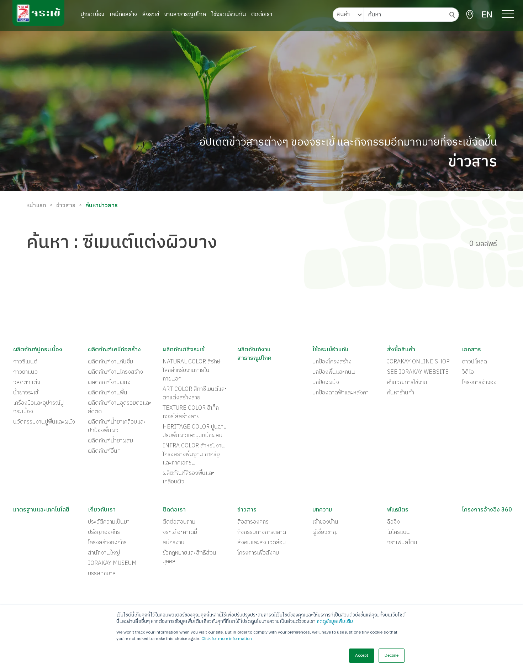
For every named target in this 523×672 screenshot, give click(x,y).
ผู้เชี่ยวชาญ (325, 532)
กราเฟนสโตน (402, 543)
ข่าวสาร (65, 205)
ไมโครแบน (398, 532)
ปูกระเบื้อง (92, 14)
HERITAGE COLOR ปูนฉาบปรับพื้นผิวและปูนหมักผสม (195, 431)
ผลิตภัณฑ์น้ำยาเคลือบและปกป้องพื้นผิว (117, 426)
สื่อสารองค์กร (253, 522)
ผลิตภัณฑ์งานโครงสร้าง (115, 372)
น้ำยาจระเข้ (25, 393)
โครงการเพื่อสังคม (258, 553)
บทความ (322, 510)
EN (486, 15)
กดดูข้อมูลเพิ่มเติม (335, 621)
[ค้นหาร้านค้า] (470, 15)
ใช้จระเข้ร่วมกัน (228, 14)
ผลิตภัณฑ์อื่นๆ (104, 451)
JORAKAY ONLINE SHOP (418, 362)
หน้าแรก (36, 205)
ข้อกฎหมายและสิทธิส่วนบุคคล (189, 557)
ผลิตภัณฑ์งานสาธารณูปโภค (254, 354)
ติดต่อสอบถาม (179, 522)
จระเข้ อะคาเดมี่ (180, 532)
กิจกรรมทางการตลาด (261, 532)
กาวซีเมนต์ (25, 362)
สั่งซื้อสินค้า (401, 350)
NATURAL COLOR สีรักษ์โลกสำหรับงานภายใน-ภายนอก (192, 370)
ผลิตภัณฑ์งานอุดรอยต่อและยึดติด (120, 407)
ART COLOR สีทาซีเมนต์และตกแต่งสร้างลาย (195, 393)
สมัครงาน (174, 543)
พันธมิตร (397, 510)
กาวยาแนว (25, 372)
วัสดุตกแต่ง (26, 382)
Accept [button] (361, 655)
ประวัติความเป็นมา (109, 522)
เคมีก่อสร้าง (123, 14)
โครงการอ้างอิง (479, 382)
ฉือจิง (393, 522)
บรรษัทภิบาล (102, 573)
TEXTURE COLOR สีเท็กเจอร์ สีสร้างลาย (191, 412)
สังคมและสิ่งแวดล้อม (261, 543)
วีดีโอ (468, 372)
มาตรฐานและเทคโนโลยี (41, 510)
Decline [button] (391, 655)
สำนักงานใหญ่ (104, 553)
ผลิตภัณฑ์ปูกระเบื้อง (37, 350)
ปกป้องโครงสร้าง (332, 362)
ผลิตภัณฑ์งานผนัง (109, 382)
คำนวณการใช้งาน (407, 382)
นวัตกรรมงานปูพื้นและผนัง (44, 422)
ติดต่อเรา (261, 14)
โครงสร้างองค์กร (107, 543)
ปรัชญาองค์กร (104, 532)
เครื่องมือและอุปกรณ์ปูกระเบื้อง (38, 407)
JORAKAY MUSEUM (112, 563)
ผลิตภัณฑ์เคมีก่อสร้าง (114, 350)
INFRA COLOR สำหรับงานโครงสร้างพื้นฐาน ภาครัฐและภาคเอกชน (194, 454)
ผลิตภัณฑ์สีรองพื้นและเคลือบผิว (189, 477)
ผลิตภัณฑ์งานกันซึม (110, 362)
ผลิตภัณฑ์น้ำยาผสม (110, 441)
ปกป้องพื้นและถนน (333, 372)
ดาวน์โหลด (474, 362)
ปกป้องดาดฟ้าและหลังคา (340, 393)
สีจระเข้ (150, 14)
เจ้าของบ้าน (325, 522)
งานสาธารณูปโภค (185, 14)
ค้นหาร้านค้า (400, 393)
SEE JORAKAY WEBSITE (418, 372)
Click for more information (226, 638)
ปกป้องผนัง (325, 382)
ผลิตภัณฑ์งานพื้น (107, 393)
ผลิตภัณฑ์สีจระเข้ (184, 350)
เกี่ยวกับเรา (102, 510)
